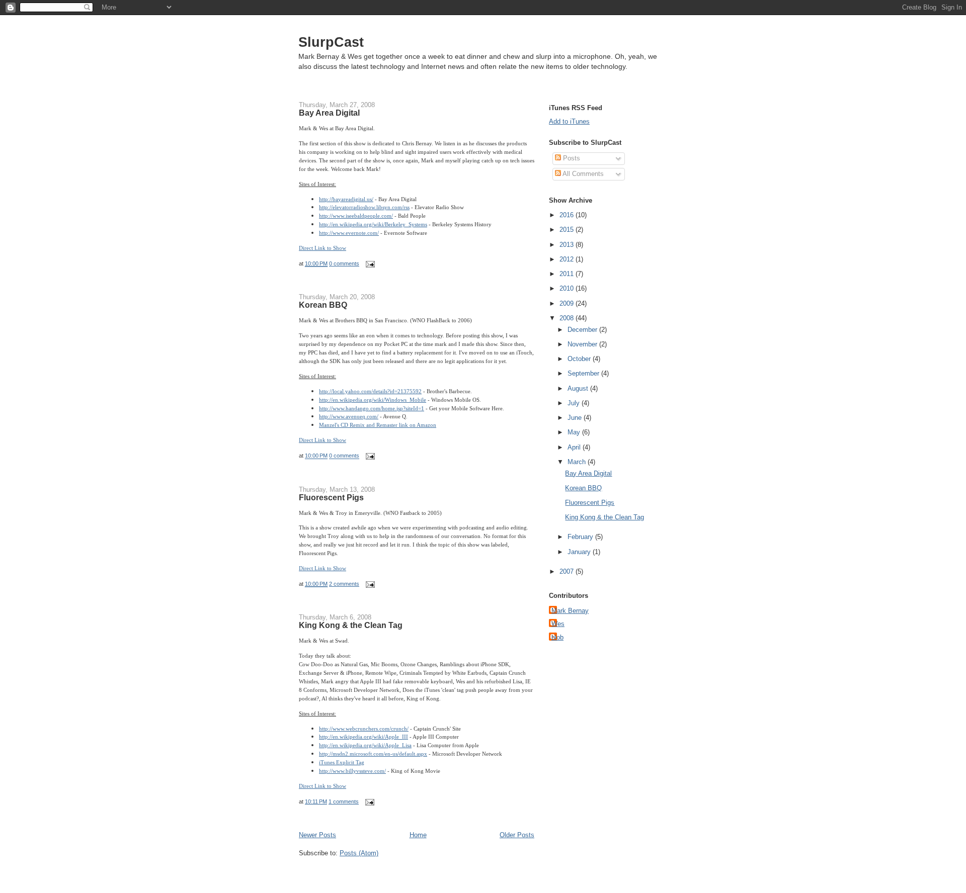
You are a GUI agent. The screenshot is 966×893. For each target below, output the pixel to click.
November (583, 344)
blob (557, 637)
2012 (567, 259)
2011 (567, 274)
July (575, 403)
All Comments (582, 173)
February (581, 537)
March (578, 462)
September (584, 373)
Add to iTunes (569, 121)
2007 (567, 571)
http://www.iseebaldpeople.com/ (356, 216)
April (575, 447)
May (575, 432)
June (576, 417)
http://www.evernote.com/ (349, 233)
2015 (567, 229)
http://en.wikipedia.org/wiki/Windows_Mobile (372, 400)
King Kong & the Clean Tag (351, 625)
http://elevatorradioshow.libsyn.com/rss (364, 207)
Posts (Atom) (359, 853)
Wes (558, 624)
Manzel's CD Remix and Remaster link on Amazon (377, 425)
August (579, 388)
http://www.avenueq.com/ (348, 416)
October (580, 359)
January (580, 552)
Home (418, 835)
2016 (567, 215)
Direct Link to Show (322, 248)
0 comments (344, 263)
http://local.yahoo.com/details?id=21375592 (370, 391)
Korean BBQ (323, 304)
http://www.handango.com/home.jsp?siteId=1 (371, 408)
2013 (567, 244)
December (583, 329)
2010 (567, 288)
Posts (570, 158)
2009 (567, 303)
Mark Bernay (570, 610)
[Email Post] (369, 263)
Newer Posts (317, 835)
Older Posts (517, 835)
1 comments (344, 801)
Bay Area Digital (329, 112)
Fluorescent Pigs (331, 497)
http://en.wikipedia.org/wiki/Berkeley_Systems (373, 224)
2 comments (344, 584)
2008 (567, 318)
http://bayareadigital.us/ (346, 199)
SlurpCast (331, 42)
